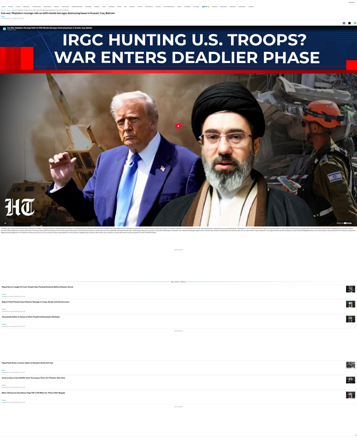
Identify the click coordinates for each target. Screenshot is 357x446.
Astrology (111, 6)
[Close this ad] (355, 435)
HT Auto (158, 6)
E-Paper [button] (10, 6)
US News (132, 6)
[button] (344, 23)
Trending (96, 6)
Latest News (242, 6)
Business (214, 6)
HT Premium (149, 6)
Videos (8, 10)
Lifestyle (56, 6)
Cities (104, 6)
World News (47, 6)
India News (26, 6)
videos (3, 16)
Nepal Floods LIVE (77, 6)
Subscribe (352, 2)
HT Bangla (187, 6)
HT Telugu (196, 6)
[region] (178, 264)
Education (233, 6)
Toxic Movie (65, 6)
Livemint (251, 6)
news (3, 370)
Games (179, 6)
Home (3, 6)
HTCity (119, 6)
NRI (125, 6)
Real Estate (223, 6)
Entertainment (37, 6)
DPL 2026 (88, 6)
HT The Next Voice (169, 6)
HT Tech (140, 6)
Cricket (18, 6)
